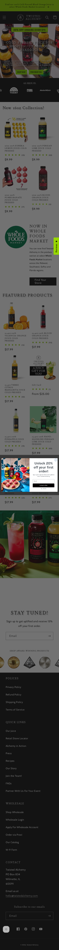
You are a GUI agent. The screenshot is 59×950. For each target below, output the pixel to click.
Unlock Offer (43, 485)
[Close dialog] (56, 460)
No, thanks (43, 488)
